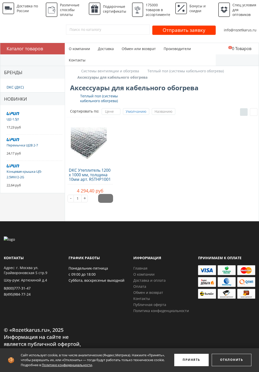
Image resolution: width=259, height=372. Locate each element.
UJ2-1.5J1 (13, 119)
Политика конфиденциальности (161, 310)
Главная (140, 268)
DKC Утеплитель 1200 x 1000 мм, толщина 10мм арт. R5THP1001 (90, 174)
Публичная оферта (149, 304)
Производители (177, 48)
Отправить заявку (184, 30)
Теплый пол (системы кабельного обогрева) (99, 98)
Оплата (139, 286)
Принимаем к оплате (220, 257)
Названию (163, 111)
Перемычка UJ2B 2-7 (22, 145)
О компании (79, 48)
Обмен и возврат (148, 292)
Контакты (77, 60)
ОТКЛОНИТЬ (231, 360)
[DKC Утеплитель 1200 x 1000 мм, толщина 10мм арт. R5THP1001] (90, 142)
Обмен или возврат (139, 48)
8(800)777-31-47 (17, 288)
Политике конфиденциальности (67, 365)
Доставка (106, 48)
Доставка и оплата (149, 280)
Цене (109, 111)
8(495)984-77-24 (17, 294)
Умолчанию (136, 111)
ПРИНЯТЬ (191, 360)
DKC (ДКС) (15, 87)
